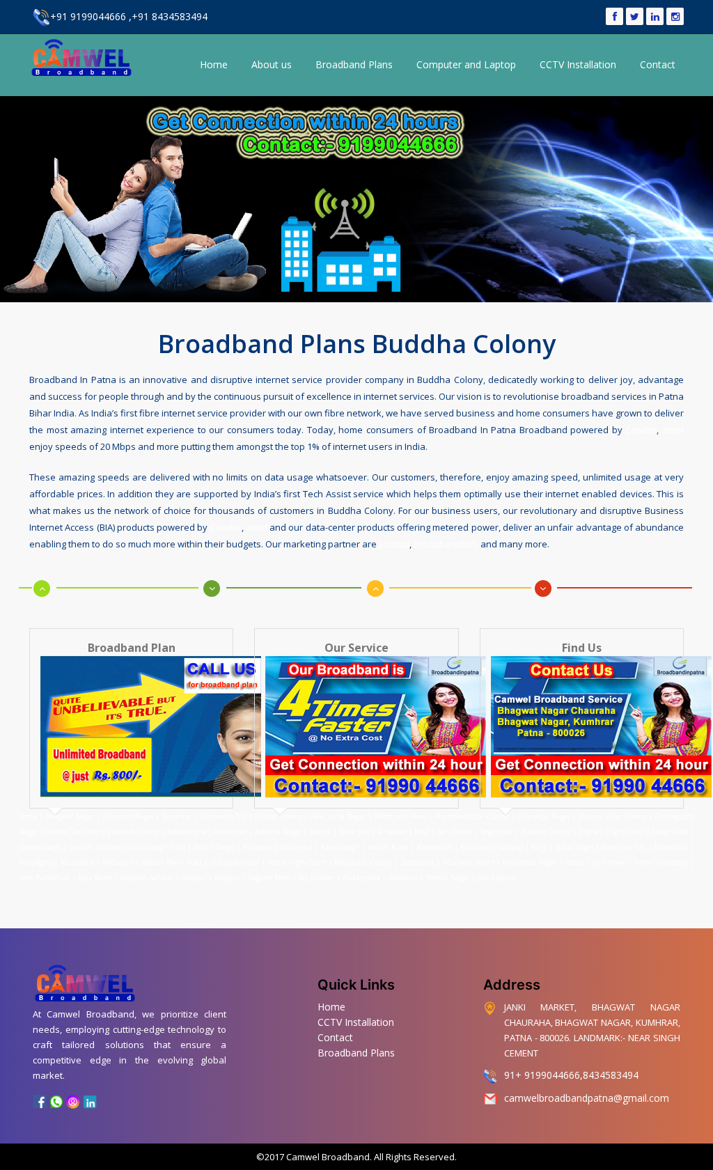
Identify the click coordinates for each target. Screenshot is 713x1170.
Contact (657, 64)
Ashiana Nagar (278, 831)
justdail (394, 544)
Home (214, 64)
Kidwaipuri (435, 847)
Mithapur (118, 862)
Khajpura (258, 847)
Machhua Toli (623, 847)
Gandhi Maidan (94, 847)
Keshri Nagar (214, 847)
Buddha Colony (546, 831)
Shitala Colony (277, 816)
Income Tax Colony (75, 831)
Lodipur (511, 847)
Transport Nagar (129, 816)
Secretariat (417, 862)
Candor (641, 429)
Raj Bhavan (316, 877)
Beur (422, 831)
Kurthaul (475, 847)
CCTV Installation (578, 64)
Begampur (496, 831)
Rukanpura (361, 877)
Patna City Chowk (595, 862)
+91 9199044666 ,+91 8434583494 (128, 16)
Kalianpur (297, 847)
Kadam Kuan (388, 847)
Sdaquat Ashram (146, 877)
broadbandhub (446, 544)
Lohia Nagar (575, 847)
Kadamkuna (186, 831)
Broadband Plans (354, 64)
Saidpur (194, 877)
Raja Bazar (95, 877)
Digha (588, 831)
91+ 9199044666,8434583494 (571, 1075)
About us (271, 64)
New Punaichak (44, 877)
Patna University (661, 862)
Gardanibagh (40, 847)
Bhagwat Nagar (69, 816)
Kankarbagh (340, 847)
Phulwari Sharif (468, 862)
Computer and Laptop (466, 64)
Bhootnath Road (400, 816)
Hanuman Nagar (530, 862)
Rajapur (227, 877)
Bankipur (354, 831)
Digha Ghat (625, 831)
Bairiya (320, 831)
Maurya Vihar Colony (612, 816)
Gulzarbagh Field (157, 847)
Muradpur (77, 862)
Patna (29, 816)
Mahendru (671, 847)
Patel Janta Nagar (338, 816)
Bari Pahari (455, 831)
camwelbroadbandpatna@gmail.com (586, 1098)
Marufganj (35, 862)
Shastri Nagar (447, 877)
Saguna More (269, 877)
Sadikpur (403, 877)
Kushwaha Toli (222, 816)
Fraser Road (670, 831)
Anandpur (231, 831)
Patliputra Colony (362, 862)
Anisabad (392, 831)
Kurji (539, 847)
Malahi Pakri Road (172, 862)
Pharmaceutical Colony (471, 816)
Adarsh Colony (136, 831)
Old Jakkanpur (234, 862)
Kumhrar (176, 816)
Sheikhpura (496, 877)
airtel (673, 429)
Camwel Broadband (327, 1156)
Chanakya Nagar (543, 816)
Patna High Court (296, 862)
